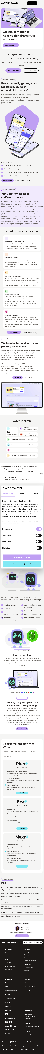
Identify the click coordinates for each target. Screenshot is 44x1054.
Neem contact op (27, 1049)
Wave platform (9, 955)
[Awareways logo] (9, 3)
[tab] (17, 377)
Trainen (7, 953)
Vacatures (8, 994)
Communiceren (10, 966)
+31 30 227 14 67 (29, 1034)
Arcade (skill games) (10, 975)
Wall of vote (8, 972)
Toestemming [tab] (8, 493)
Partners (8, 1006)
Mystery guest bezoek (30, 960)
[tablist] (22, 377)
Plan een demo (32, 3)
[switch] (39, 535)
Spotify (6, 1022)
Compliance (9, 1002)
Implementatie (28, 967)
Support (26, 970)
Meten (7, 959)
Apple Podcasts (10, 1022)
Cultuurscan (8, 962)
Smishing (26, 957)
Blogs (26, 983)
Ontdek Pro (22, 828)
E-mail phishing (28, 952)
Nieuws (27, 979)
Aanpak (7, 986)
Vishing (26, 955)
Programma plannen (11, 990)
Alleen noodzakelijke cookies (22, 564)
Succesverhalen (29, 986)
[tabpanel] (22, 398)
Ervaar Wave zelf (22, 728)
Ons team (8, 983)
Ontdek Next (22, 866)
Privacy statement (9, 1046)
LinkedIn (6, 1014)
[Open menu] (41, 3)
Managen (27, 964)
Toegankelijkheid (10, 998)
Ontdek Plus (22, 793)
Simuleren (27, 949)
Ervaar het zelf (13, 70)
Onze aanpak (31, 70)
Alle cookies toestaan (22, 557)
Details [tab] (22, 493)
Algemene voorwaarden (30, 1046)
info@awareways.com (31, 1026)
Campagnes (8, 969)
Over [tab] (36, 493)
